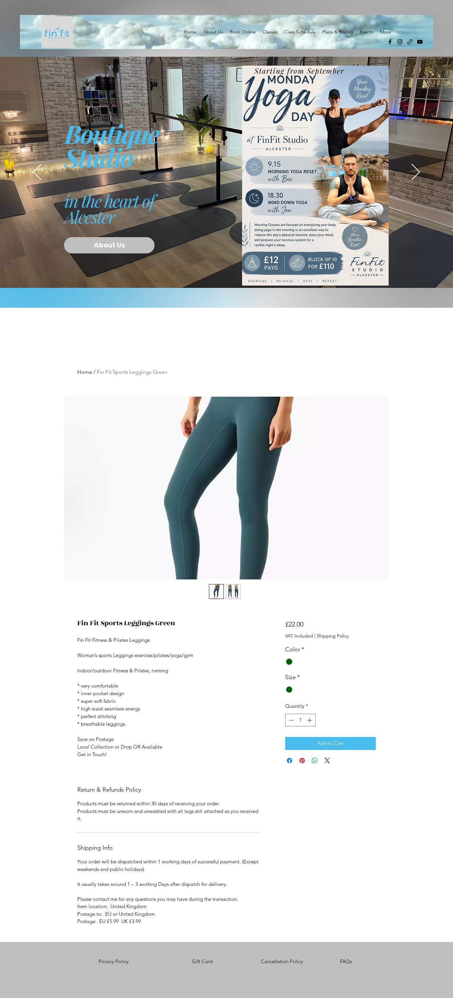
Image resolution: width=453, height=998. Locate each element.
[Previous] (37, 172)
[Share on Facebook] (289, 761)
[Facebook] (390, 41)
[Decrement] (290, 720)
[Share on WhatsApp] (315, 761)
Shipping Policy (333, 636)
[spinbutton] (300, 720)
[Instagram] (400, 41)
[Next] (416, 172)
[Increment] (310, 720)
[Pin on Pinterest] (302, 761)
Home (84, 372)
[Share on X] (327, 761)
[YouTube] (420, 41)
